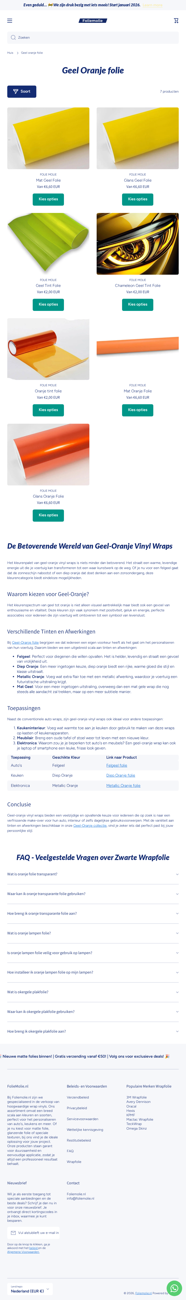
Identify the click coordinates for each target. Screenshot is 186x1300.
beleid (33, 1248)
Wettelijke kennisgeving (85, 1130)
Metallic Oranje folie (123, 785)
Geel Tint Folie (48, 285)
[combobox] (93, 38)
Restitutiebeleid (79, 1140)
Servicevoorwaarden (82, 1119)
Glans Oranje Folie (48, 496)
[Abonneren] (53, 1233)
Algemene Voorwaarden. (23, 1252)
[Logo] (93, 20)
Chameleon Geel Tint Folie (138, 285)
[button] (176, 20)
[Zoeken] (11, 38)
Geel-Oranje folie (25, 642)
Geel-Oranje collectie (90, 825)
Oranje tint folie (48, 391)
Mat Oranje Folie (138, 391)
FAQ (70, 1151)
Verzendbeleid (78, 1097)
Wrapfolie (74, 1162)
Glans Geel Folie (138, 180)
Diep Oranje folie (120, 775)
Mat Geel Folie (48, 180)
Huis (10, 52)
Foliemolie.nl (143, 1293)
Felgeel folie (116, 765)
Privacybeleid (77, 1108)
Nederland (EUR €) (27, 1291)
